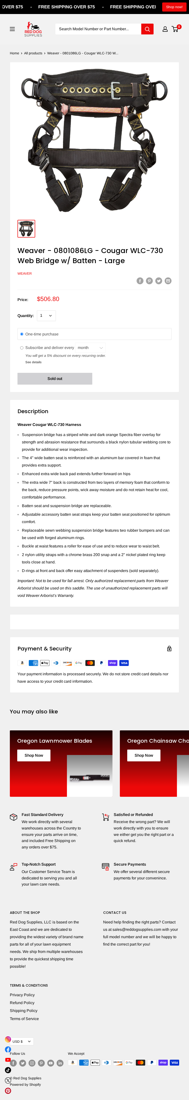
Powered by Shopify (25, 1084)
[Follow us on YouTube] (50, 1063)
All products (33, 53)
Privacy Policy (22, 995)
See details (33, 362)
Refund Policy (22, 1003)
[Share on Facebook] (140, 280)
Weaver (24, 273)
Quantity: (25, 316)
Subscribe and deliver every (50, 348)
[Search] (147, 29)
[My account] (165, 29)
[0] (175, 29)
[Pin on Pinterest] (149, 280)
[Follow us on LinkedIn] (60, 1063)
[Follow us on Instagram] (32, 1063)
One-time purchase (42, 334)
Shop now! (174, 7)
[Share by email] (168, 280)
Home (14, 53)
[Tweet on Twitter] (158, 280)
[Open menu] (12, 29)
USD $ (18, 1041)
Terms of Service (24, 1019)
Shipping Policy (23, 1011)
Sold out (54, 379)
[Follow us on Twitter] (22, 1063)
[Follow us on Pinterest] (41, 1063)
